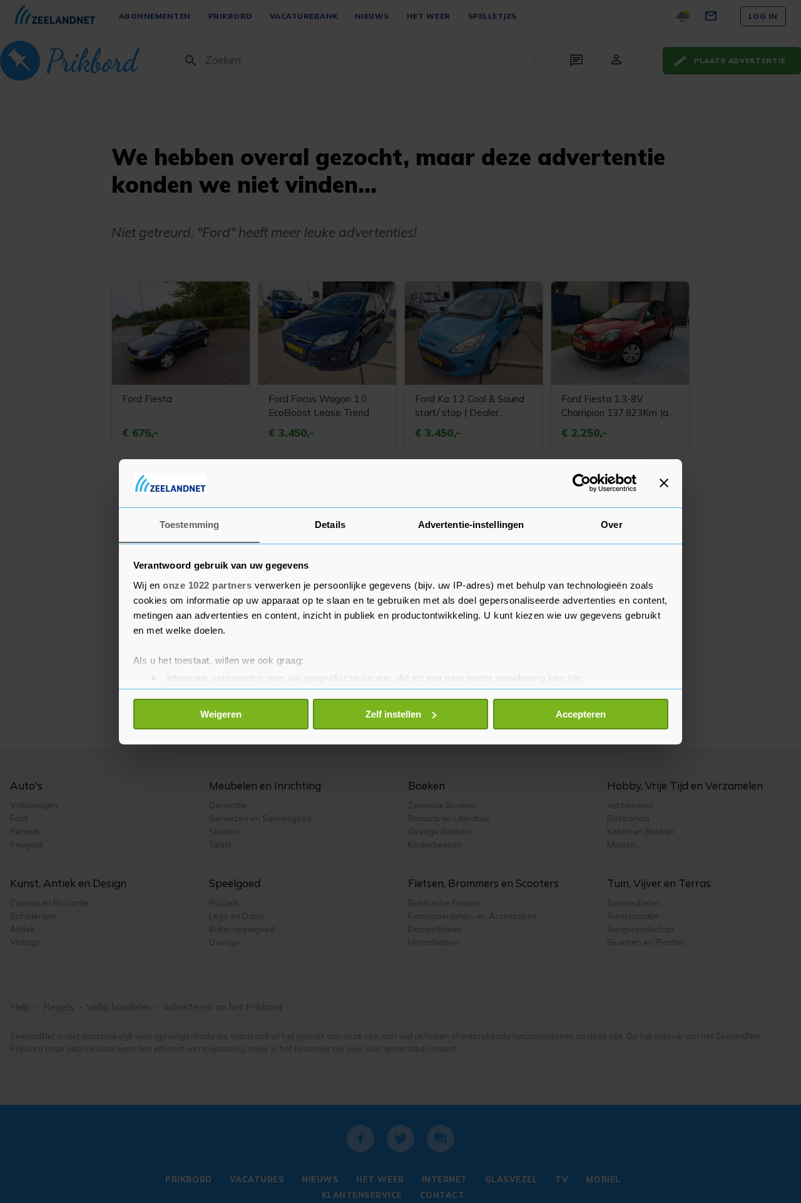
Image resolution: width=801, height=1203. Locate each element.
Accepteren (581, 714)
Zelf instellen (393, 714)
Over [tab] (611, 524)
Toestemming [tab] (189, 524)
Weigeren (221, 714)
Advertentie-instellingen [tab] (471, 524)
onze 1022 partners (207, 584)
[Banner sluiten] (664, 483)
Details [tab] (330, 524)
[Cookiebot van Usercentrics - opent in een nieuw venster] (581, 483)
